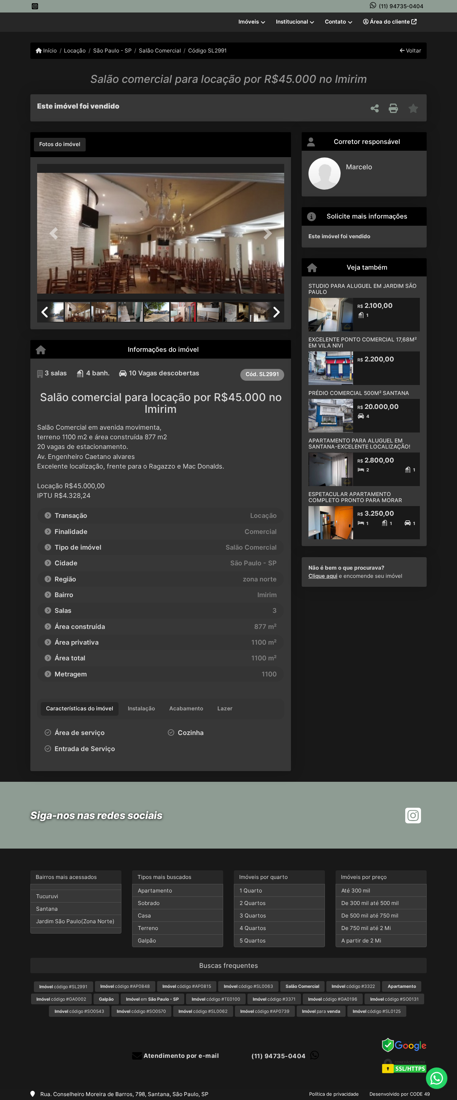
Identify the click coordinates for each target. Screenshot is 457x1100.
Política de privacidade (334, 1094)
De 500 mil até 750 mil (369, 915)
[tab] (60, 144)
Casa (144, 915)
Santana (47, 908)
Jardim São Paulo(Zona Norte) (75, 921)
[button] (55, 233)
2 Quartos (253, 903)
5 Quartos (253, 940)
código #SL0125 (377, 1011)
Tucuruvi (47, 896)
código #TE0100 (216, 999)
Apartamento (155, 890)
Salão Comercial (160, 50)
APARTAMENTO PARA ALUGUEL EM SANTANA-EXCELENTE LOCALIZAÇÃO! (359, 443)
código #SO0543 (79, 1011)
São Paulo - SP (112, 50)
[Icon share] (35, 6)
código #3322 (353, 986)
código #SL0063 (248, 986)
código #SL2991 (63, 986)
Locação (75, 50)
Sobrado (149, 903)
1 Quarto (251, 890)
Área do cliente (389, 21)
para (321, 1011)
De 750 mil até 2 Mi (366, 928)
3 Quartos (253, 915)
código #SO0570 (141, 1011)
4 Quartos (253, 928)
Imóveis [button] (248, 21)
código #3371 (274, 999)
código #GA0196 (332, 999)
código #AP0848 (125, 986)
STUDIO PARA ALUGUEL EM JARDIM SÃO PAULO (362, 288)
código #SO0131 (394, 999)
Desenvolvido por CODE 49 (400, 1094)
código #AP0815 (186, 986)
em (152, 999)
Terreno (148, 928)
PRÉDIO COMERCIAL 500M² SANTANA (358, 393)
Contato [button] (335, 21)
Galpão (147, 940)
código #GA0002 (61, 999)
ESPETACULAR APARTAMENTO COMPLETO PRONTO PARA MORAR (355, 497)
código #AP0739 (265, 1011)
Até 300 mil (355, 890)
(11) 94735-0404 (401, 6)
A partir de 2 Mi (361, 940)
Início (49, 50)
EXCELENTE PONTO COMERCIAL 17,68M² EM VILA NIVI (362, 342)
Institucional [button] (292, 21)
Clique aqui (322, 575)
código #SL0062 (203, 1011)
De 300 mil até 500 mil (370, 903)
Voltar (413, 50)
